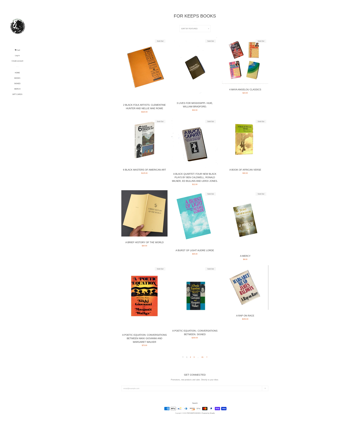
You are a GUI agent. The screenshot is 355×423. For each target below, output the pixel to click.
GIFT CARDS (17, 94)
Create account (17, 61)
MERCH (17, 89)
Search (195, 403)
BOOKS (17, 78)
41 (202, 357)
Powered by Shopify (208, 413)
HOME (17, 73)
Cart (18, 50)
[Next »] (207, 357)
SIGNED (17, 84)
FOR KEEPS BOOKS (194, 413)
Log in (17, 56)
